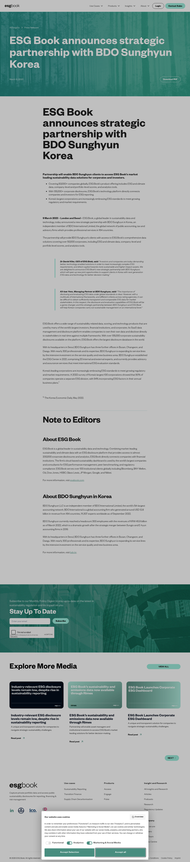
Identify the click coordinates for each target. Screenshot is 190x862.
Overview (139, 817)
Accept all (120, 852)
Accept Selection (69, 852)
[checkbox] (54, 843)
